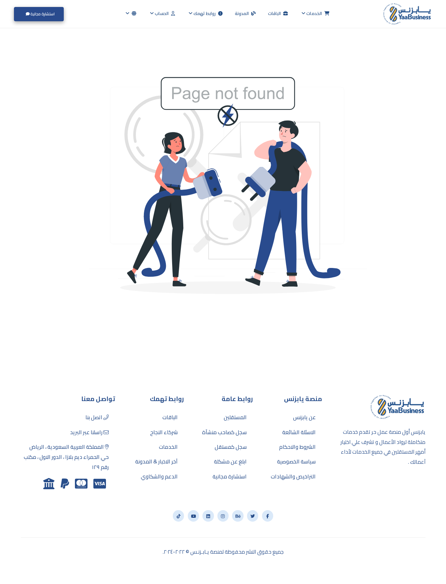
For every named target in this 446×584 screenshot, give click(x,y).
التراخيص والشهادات (293, 477)
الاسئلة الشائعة (299, 432)
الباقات (275, 13)
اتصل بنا (94, 417)
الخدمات (314, 13)
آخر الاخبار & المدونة (156, 462)
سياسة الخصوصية (296, 462)
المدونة (242, 13)
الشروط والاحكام (297, 447)
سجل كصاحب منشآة (224, 432)
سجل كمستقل (231, 447)
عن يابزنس (304, 417)
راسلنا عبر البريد (86, 432)
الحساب (162, 13)
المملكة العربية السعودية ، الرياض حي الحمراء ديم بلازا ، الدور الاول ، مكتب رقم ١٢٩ (66, 457)
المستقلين (235, 417)
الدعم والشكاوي (159, 477)
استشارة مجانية (42, 13)
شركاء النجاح (164, 432)
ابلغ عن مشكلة (230, 462)
